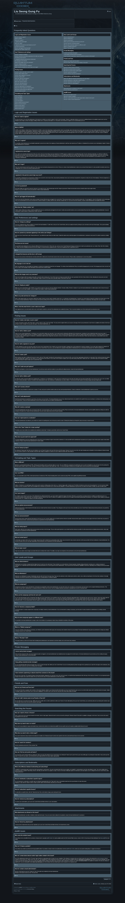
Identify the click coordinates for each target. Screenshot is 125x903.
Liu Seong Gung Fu (27, 11)
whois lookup (100, 858)
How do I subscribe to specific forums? (72, 81)
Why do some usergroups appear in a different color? (75, 44)
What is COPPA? (18, 38)
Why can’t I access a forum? (21, 81)
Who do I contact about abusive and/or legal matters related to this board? (79, 97)
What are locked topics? (20, 106)
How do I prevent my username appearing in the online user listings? (29, 56)
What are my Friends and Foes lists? (71, 60)
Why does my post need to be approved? (23, 89)
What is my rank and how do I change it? (23, 65)
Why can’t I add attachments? (21, 83)
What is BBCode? (18, 95)
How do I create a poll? (19, 76)
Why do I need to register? (20, 37)
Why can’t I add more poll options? (22, 78)
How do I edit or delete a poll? (21, 79)
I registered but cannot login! (21, 41)
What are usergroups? (68, 40)
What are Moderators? (68, 38)
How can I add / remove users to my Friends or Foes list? (76, 62)
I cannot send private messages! (70, 52)
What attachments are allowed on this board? (73, 88)
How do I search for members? (70, 72)
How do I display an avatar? (21, 64)
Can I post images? (19, 100)
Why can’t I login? (18, 43)
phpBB (45, 267)
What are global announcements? (22, 102)
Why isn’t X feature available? (70, 96)
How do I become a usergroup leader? (72, 43)
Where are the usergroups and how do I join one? (74, 41)
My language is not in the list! (21, 60)
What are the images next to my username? (24, 62)
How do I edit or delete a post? (21, 73)
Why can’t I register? (19, 40)
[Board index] (23, 5)
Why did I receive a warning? (21, 84)
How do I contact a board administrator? (72, 99)
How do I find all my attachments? (71, 89)
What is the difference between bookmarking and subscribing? (76, 78)
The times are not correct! (20, 57)
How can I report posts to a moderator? (23, 86)
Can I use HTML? (18, 97)
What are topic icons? (19, 108)
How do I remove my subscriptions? (71, 83)
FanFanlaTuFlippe (30, 889)
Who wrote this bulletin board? (70, 94)
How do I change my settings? (21, 54)
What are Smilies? (18, 99)
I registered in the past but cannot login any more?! (25, 44)
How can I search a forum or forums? (71, 67)
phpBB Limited (49, 838)
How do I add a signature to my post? (22, 75)
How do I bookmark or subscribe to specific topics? (74, 80)
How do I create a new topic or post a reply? (24, 72)
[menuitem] (109, 11)
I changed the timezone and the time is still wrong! (25, 59)
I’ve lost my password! (19, 46)
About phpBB (103, 838)
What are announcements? (20, 103)
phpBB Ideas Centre (70, 848)
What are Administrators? (69, 37)
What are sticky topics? (20, 105)
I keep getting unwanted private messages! (73, 54)
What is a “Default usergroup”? (70, 46)
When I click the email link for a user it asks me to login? (26, 67)
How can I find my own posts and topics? (72, 73)
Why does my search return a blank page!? (73, 70)
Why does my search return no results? (72, 69)
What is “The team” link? (69, 48)
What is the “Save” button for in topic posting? (24, 87)
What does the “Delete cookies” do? (22, 49)
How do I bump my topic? (20, 90)
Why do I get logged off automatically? (23, 48)
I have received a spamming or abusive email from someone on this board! (79, 56)
